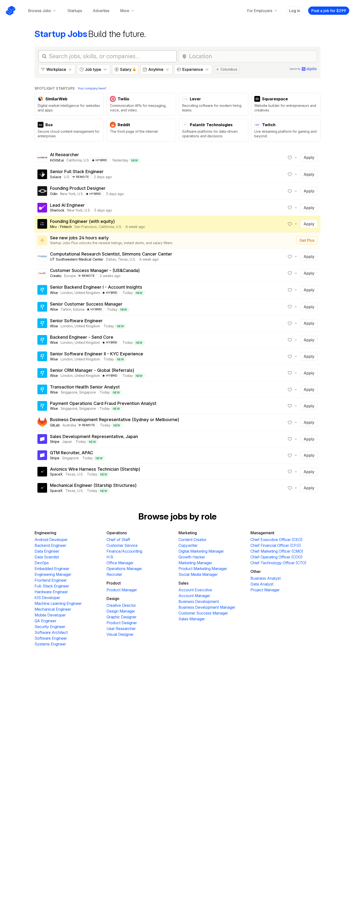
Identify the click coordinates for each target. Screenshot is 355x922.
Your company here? (92, 88)
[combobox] (251, 56)
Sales (183, 583)
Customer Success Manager (203, 613)
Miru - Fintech (61, 227)
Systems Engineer (50, 644)
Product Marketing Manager (202, 568)
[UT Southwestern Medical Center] (42, 256)
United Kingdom (87, 293)
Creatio (56, 276)
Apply (309, 157)
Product (113, 583)
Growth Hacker (191, 557)
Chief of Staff (118, 539)
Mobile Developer (50, 615)
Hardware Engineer (51, 591)
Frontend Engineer (51, 580)
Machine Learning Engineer (58, 603)
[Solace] (42, 174)
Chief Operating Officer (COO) (276, 557)
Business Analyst (265, 578)
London (67, 293)
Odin (53, 194)
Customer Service (122, 545)
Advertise (101, 10)
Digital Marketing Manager (201, 551)
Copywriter (188, 545)
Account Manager (194, 595)
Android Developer (51, 539)
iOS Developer (47, 597)
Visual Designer (120, 634)
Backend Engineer (50, 545)
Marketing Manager (195, 562)
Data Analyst (261, 584)
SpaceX (56, 474)
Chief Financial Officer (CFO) (275, 545)
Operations (116, 532)
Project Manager (265, 589)
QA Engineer (45, 620)
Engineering (45, 532)
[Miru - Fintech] (42, 224)
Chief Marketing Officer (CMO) (276, 551)
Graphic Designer (121, 617)
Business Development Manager (206, 607)
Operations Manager (124, 568)
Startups (74, 10)
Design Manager (120, 611)
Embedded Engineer (52, 568)
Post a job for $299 (328, 10)
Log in (294, 10)
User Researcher (121, 628)
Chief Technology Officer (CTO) (278, 562)
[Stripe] (42, 439)
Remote (82, 177)
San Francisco (85, 227)
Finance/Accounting (124, 551)
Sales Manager (191, 618)
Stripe (54, 441)
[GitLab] (42, 422)
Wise (54, 293)
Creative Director (121, 605)
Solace (55, 177)
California (74, 160)
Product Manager (121, 589)
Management (262, 532)
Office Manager (120, 562)
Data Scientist (47, 557)
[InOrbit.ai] (42, 157)
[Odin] (42, 191)
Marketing (187, 532)
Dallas (111, 259)
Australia (69, 425)
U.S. (87, 160)
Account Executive (195, 589)
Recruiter (114, 574)
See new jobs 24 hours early (79, 237)
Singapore (69, 392)
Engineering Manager (53, 574)
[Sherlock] (42, 207)
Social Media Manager (198, 574)
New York (68, 194)
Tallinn (66, 309)
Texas (123, 259)
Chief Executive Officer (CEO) (276, 539)
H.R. (110, 557)
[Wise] (42, 290)
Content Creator (192, 539)
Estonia (79, 309)
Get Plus (306, 240)
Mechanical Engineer (53, 609)
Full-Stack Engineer (52, 586)
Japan (67, 441)
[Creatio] (42, 273)
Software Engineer (51, 638)
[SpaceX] (42, 471)
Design (112, 598)
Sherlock (57, 210)
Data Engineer (47, 551)
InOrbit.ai (57, 160)
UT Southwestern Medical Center (76, 259)
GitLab (55, 425)
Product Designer (121, 622)
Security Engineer (50, 626)
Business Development (198, 601)
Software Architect (51, 632)
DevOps (42, 562)
